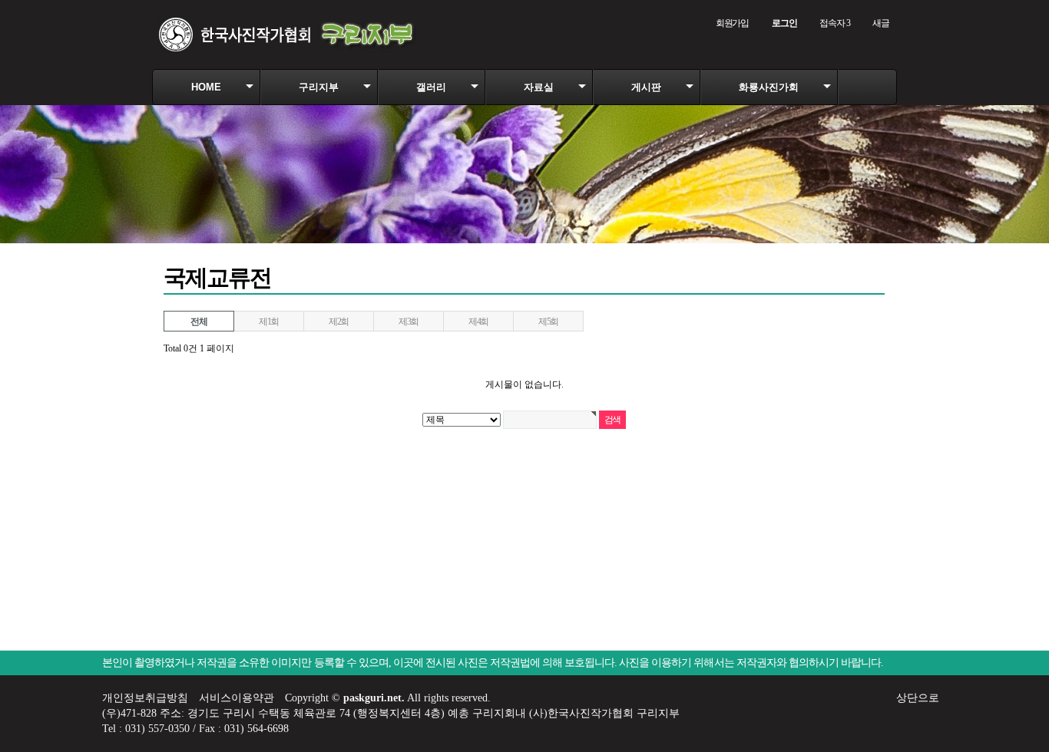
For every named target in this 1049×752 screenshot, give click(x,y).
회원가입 (732, 23)
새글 (880, 23)
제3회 (409, 321)
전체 (198, 321)
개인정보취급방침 (145, 698)
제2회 (339, 321)
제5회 (548, 321)
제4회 (478, 321)
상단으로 (917, 698)
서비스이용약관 (236, 698)
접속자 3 (834, 23)
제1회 (269, 321)
